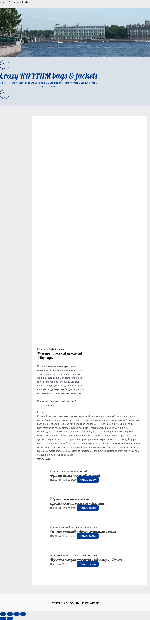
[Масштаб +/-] (3, 614)
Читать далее (88, 479)
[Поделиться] (16, 614)
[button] (8, 104)
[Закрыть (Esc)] (23, 614)
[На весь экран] (10, 614)
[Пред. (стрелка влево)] (3, 618)
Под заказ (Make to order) (50, 349)
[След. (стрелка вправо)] (10, 618)
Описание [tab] (49, 405)
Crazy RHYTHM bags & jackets (15, 2)
